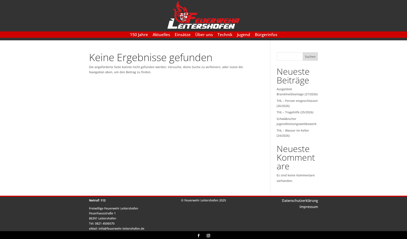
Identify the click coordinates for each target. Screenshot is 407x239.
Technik (224, 35)
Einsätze (183, 35)
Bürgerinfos (266, 35)
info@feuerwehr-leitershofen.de (121, 228)
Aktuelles (161, 35)
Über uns (204, 35)
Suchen (310, 57)
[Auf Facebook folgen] (198, 235)
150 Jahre (139, 35)
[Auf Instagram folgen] (208, 235)
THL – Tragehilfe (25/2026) (295, 112)
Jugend (243, 35)
